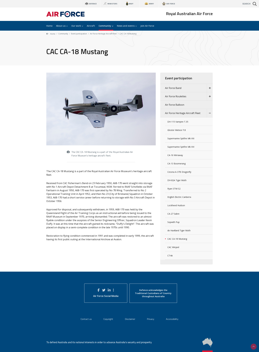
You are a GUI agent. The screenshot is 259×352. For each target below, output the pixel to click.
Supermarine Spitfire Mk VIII (180, 138)
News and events (126, 25)
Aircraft (91, 25)
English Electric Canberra (179, 197)
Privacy (150, 319)
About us (61, 25)
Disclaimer (130, 319)
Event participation (79, 33)
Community (105, 25)
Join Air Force (147, 25)
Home (49, 25)
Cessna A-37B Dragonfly (179, 171)
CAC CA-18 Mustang (177, 238)
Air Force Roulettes (175, 96)
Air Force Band (173, 88)
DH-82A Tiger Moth (176, 180)
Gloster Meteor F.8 (176, 130)
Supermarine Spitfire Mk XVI (180, 146)
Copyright (108, 319)
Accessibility (172, 319)
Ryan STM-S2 (173, 188)
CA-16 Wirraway (175, 155)
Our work (76, 25)
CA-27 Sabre (173, 213)
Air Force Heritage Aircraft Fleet (103, 33)
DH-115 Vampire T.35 (177, 121)
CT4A (170, 255)
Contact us (86, 319)
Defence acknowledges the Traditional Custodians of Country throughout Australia (153, 293)
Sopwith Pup (173, 222)
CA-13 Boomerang (176, 163)
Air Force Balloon (174, 104)
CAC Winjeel (173, 247)
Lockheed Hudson (176, 205)
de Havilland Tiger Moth (179, 230)
